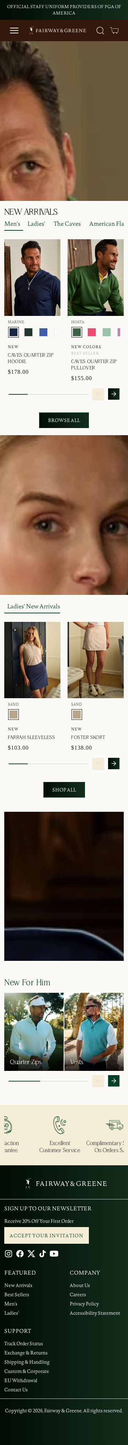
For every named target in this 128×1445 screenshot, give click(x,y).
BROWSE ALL (64, 420)
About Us (80, 1285)
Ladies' (36, 224)
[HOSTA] (77, 332)
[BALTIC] (43, 332)
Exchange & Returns (26, 1353)
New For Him (27, 983)
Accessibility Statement (95, 1313)
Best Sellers (16, 1294)
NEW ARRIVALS (31, 212)
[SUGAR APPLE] (106, 332)
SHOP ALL (64, 790)
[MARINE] (13, 332)
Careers (78, 1294)
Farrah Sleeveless (31, 737)
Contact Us (16, 1389)
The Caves (67, 224)
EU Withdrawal (20, 1380)
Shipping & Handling (26, 1362)
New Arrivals (18, 1285)
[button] (114, 30)
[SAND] (13, 714)
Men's (12, 224)
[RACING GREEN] (28, 332)
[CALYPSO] (91, 332)
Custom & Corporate (26, 1371)
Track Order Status (23, 1343)
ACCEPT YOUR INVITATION (47, 1235)
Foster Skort (88, 737)
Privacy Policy (84, 1304)
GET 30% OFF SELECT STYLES (77, 7)
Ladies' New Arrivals (33, 606)
